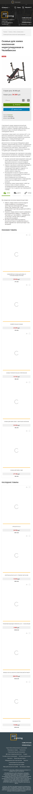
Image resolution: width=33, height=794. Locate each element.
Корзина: (28, 7)
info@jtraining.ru (26, 22)
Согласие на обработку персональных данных (21, 782)
